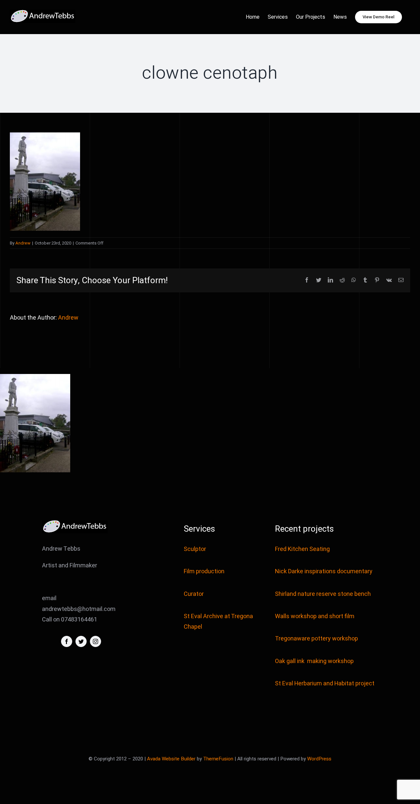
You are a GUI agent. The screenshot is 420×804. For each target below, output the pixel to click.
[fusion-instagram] (95, 641)
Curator (194, 594)
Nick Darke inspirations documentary (323, 571)
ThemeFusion (218, 758)
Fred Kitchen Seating (303, 549)
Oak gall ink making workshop (314, 661)
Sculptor (195, 549)
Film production (204, 571)
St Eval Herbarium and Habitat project (324, 683)
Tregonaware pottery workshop (316, 638)
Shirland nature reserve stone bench (323, 594)
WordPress (319, 758)
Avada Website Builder (171, 758)
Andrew (23, 243)
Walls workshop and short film (314, 616)
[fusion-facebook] (66, 641)
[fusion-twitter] (81, 641)
